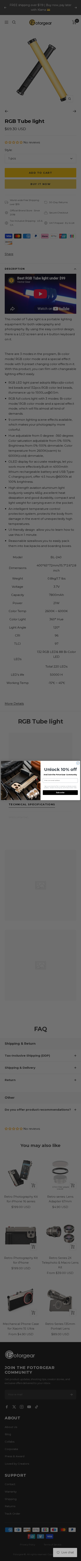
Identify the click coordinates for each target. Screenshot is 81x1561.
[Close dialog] (77, 763)
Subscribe (60, 793)
